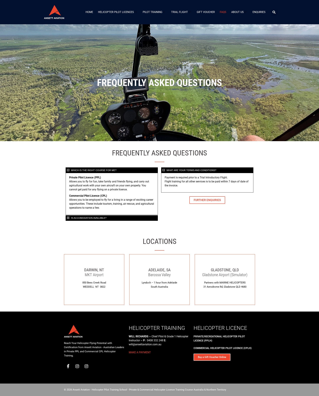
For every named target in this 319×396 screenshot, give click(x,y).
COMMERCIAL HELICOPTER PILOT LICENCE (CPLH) (223, 348)
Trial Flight (179, 12)
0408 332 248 (155, 340)
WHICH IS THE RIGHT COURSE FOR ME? (93, 170)
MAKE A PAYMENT (140, 352)
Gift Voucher (206, 12)
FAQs (223, 12)
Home (89, 12)
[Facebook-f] (68, 366)
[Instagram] (77, 366)
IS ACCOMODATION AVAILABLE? (88, 218)
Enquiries (259, 12)
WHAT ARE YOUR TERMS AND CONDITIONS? (191, 170)
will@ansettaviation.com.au (145, 344)
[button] (112, 170)
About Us (237, 12)
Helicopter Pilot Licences (116, 12)
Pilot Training (152, 12)
